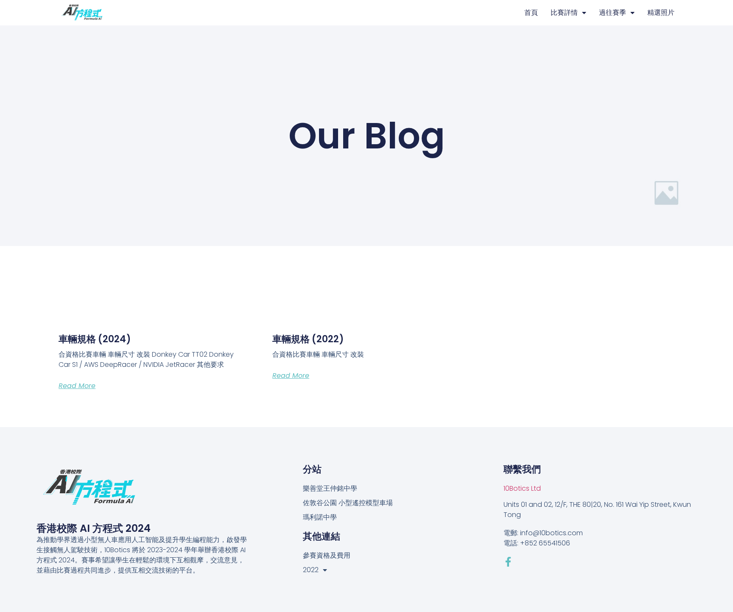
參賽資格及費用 (326, 555)
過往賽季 (612, 12)
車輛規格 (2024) (95, 339)
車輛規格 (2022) (308, 339)
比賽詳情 (564, 12)
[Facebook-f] (508, 562)
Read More (77, 386)
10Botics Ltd (522, 488)
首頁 (531, 12)
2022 (311, 570)
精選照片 (660, 12)
